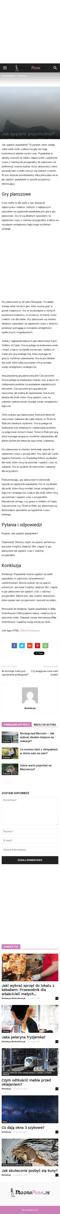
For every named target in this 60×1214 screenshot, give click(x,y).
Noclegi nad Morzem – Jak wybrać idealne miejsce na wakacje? (37, 737)
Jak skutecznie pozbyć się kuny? (30, 1170)
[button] (55, 67)
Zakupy (6, 980)
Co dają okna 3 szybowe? (23, 1127)
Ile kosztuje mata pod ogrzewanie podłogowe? (15, 673)
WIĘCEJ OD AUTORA (45, 724)
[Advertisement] (30, 32)
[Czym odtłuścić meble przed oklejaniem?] (30, 1062)
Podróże (6, 128)
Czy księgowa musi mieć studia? (44, 673)
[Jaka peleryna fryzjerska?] (30, 1019)
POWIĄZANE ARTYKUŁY (17, 724)
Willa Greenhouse (30, 630)
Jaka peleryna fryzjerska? (24, 1037)
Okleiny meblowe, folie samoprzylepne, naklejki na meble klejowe (27, 1074)
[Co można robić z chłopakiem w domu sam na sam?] (10, 753)
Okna (5, 1122)
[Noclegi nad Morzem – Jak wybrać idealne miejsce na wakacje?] (10, 737)
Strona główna (8, 75)
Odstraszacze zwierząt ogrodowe (17, 1165)
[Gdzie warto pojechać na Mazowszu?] (10, 769)
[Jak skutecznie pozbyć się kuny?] (30, 1152)
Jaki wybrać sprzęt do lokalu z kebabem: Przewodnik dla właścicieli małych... (28, 989)
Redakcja (12, 139)
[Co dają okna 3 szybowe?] (30, 1109)
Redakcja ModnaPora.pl (13, 998)
